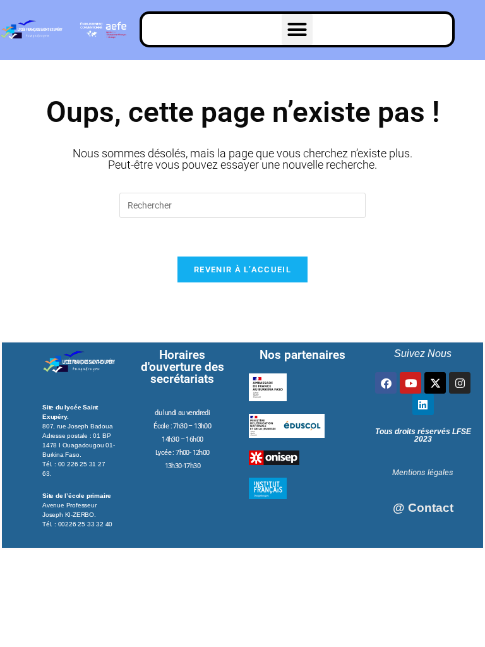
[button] (297, 29)
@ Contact (423, 507)
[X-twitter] (435, 383)
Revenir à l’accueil (242, 269)
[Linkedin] (423, 404)
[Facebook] (386, 383)
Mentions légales (422, 472)
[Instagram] (459, 383)
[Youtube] (410, 383)
